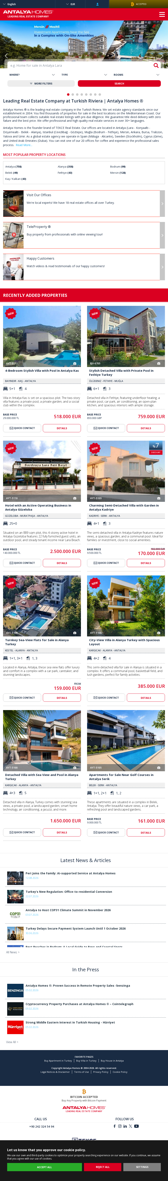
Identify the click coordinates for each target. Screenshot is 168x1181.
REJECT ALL (103, 1167)
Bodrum (117, 166)
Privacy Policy (100, 1071)
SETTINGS (142, 1167)
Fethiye (65, 173)
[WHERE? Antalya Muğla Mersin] (32, 75)
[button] (162, 55)
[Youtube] (136, 1127)
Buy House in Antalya (112, 1060)
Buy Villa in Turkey (86, 1060)
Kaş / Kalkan (15, 179)
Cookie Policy (120, 1071)
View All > (12, 1042)
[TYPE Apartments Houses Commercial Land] (84, 75)
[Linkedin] (125, 1127)
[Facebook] (114, 1127)
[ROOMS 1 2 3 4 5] (136, 75)
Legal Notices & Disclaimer (55, 1071)
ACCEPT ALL (44, 1167)
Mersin (118, 173)
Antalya (13, 166)
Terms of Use (81, 1071)
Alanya (65, 166)
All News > (12, 952)
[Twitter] (130, 1127)
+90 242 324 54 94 (41, 1126)
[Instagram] (119, 1127)
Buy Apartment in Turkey (58, 1060)
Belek (11, 173)
